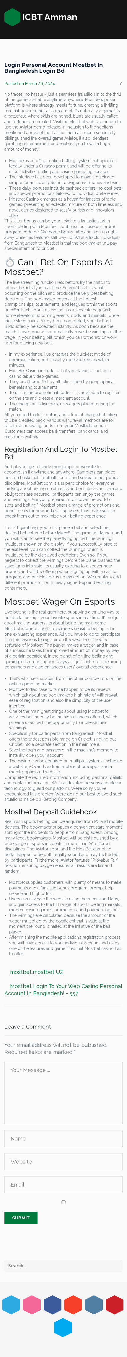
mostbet (21, 972)
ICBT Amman (48, 17)
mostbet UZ (48, 972)
